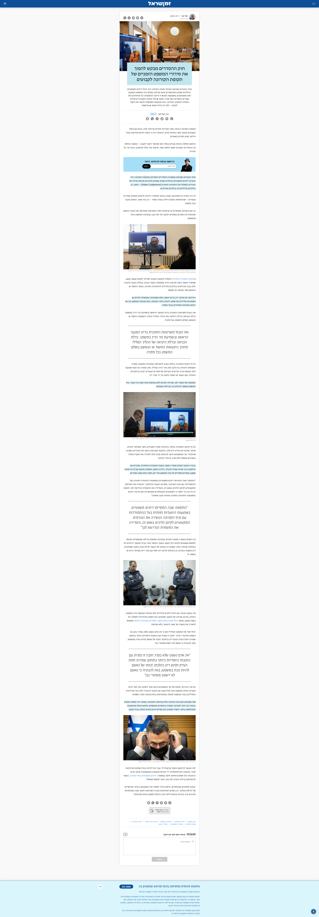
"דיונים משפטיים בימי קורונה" (143, 776)
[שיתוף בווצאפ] (125, 17)
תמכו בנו (126, 886)
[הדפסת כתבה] (147, 119)
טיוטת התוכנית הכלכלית (183, 279)
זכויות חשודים (179, 822)
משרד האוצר (162, 824)
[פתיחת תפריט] (5, 3)
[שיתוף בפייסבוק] (129, 17)
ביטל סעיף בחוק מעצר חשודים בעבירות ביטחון (156, 621)
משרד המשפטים (176, 824)
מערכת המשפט (165, 822)
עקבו (152, 114)
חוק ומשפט (174, 16)
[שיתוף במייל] (137, 17)
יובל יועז (185, 16)
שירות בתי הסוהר (151, 822)
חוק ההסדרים (137, 822)
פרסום (159, 859)
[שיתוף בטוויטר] (133, 17)
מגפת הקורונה (191, 824)
